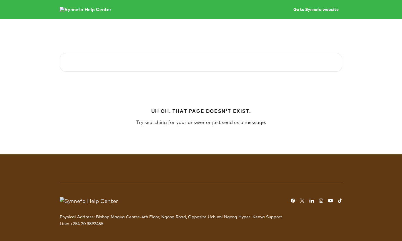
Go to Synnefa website (316, 9)
